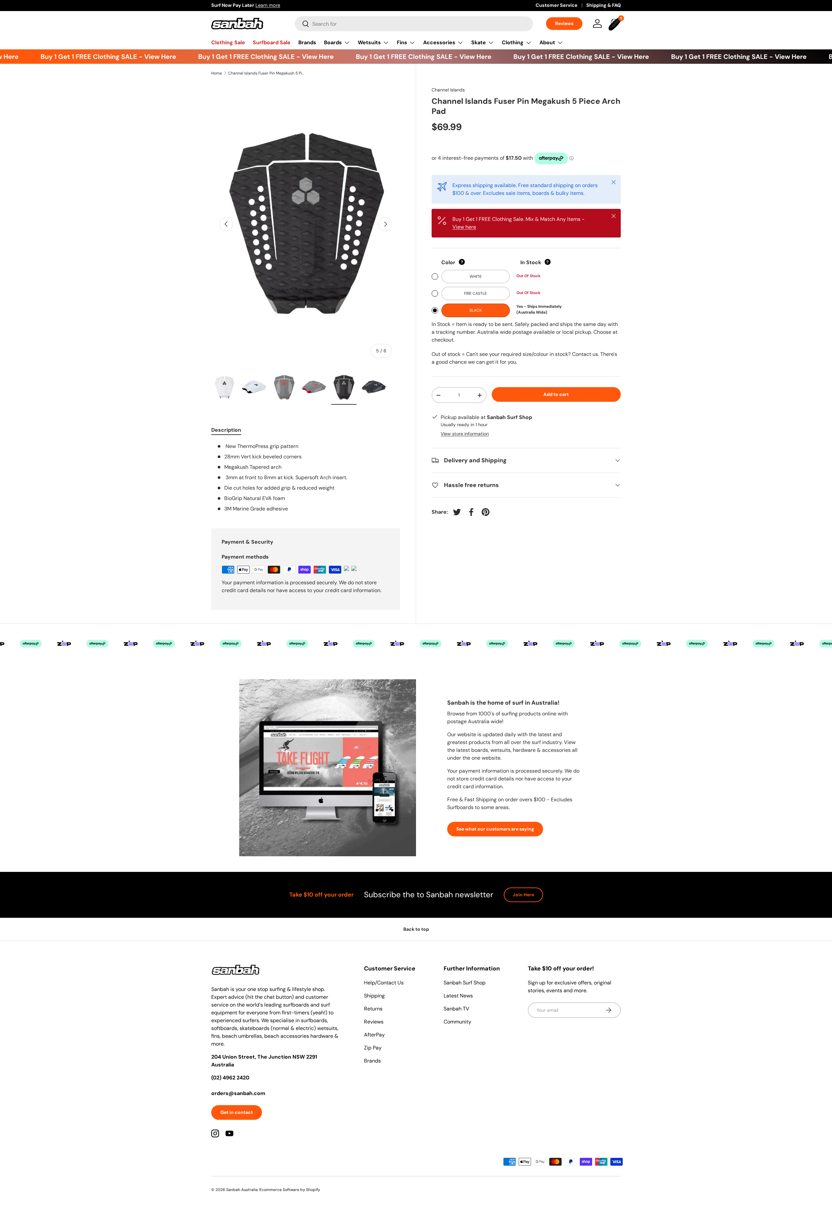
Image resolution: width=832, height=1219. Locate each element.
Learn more (267, 5)
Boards (333, 42)
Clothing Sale (228, 42)
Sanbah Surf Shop (465, 982)
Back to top (416, 929)
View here (464, 226)
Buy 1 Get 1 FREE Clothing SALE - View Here (94, 56)
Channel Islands (448, 90)
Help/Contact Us (384, 982)
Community (457, 1021)
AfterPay (374, 1034)
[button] (615, 23)
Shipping (374, 995)
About (547, 42)
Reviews (564, 23)
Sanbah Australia (242, 1189)
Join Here (523, 895)
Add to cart (556, 394)
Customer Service (557, 5)
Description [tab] (226, 430)
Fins (402, 42)
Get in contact (236, 1112)
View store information (465, 434)
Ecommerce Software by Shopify (289, 1189)
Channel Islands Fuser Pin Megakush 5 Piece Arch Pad (267, 73)
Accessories (439, 42)
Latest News (458, 995)
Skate (478, 42)
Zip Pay (373, 1047)
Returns (373, 1008)
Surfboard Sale (272, 42)
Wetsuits (369, 42)
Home (216, 73)
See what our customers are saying (495, 829)
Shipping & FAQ (603, 5)
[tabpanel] (305, 477)
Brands (307, 42)
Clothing (513, 42)
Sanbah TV (456, 1008)
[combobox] (414, 23)
